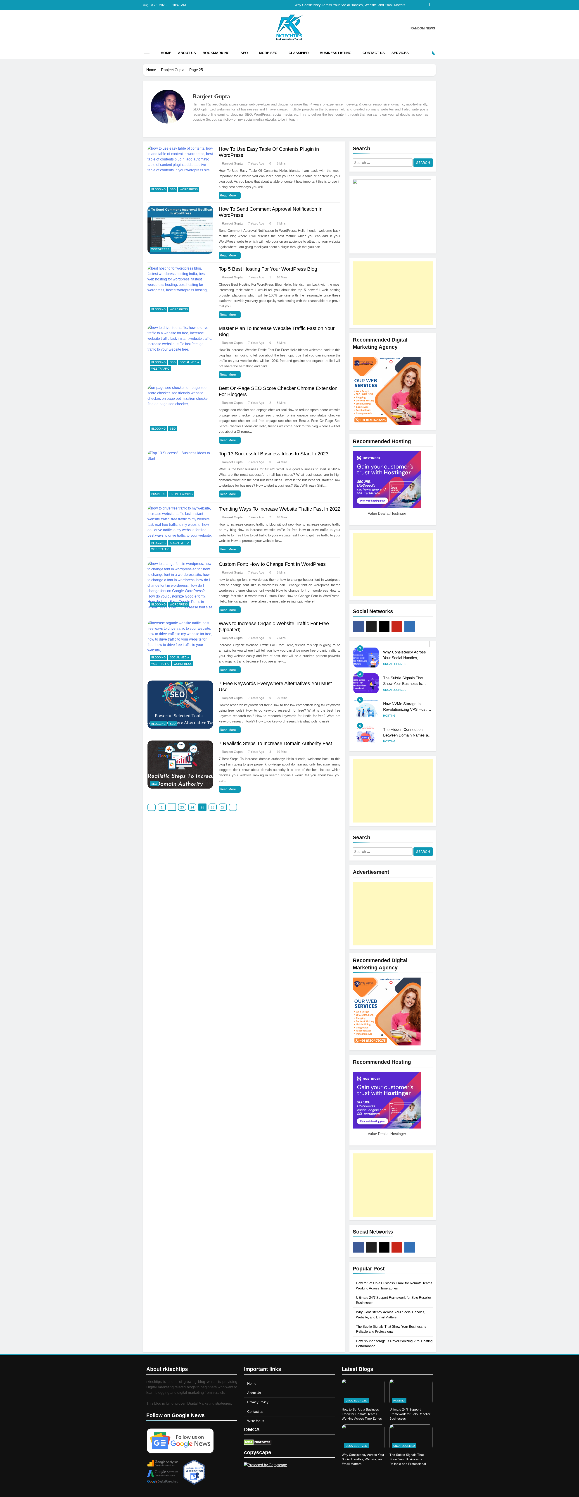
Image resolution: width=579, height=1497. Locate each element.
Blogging (158, 189)
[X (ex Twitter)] (371, 626)
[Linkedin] (409, 626)
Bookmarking (216, 53)
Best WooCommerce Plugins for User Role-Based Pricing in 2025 (407, 735)
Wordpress (189, 189)
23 (182, 807)
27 (223, 807)
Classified (299, 53)
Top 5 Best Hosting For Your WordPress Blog (268, 269)
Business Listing (335, 53)
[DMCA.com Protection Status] (257, 1444)
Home (166, 53)
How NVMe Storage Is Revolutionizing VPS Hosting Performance (407, 683)
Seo (244, 53)
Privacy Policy (257, 1402)
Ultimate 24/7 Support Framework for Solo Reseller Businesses (409, 1414)
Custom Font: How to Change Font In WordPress (272, 564)
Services (400, 53)
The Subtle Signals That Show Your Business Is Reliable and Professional (351, 5)
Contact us (255, 1411)
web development (410, 741)
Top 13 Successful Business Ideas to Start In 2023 (273, 454)
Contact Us (374, 53)
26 (212, 807)
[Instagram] (384, 626)
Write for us (255, 1421)
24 (192, 807)
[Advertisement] (393, 293)
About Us (187, 53)
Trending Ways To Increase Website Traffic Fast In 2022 (279, 509)
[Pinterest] (397, 626)
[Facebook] (358, 626)
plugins (389, 741)
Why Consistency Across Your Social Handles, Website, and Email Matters (363, 1459)
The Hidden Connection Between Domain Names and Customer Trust (407, 709)
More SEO (268, 53)
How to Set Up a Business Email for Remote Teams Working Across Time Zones (362, 1414)
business (158, 494)
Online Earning (181, 494)
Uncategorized (394, 664)
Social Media (189, 362)
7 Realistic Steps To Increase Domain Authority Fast (275, 743)
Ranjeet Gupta (232, 163)
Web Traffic (160, 368)
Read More (228, 195)
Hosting (389, 689)
